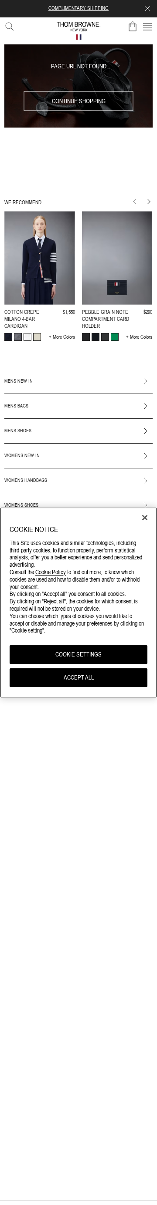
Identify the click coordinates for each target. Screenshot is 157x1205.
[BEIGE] (37, 337)
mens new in (18, 381)
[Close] (144, 517)
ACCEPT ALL (79, 677)
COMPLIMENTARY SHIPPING (78, 8)
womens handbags (25, 480)
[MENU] (147, 26)
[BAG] (132, 26)
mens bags (16, 405)
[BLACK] (86, 337)
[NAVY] (8, 337)
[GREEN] (115, 337)
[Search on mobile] (7, 24)
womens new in (22, 455)
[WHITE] (27, 337)
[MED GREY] (18, 337)
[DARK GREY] (105, 337)
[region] (78, 602)
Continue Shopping (79, 101)
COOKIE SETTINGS (78, 654)
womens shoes (21, 505)
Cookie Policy (50, 572)
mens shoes (17, 430)
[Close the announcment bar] (147, 8)
